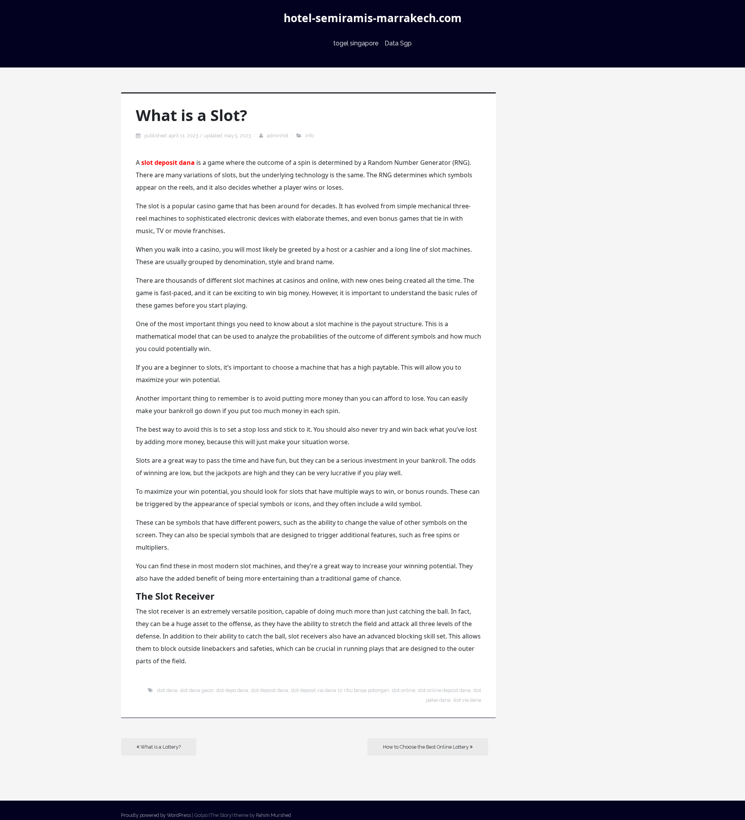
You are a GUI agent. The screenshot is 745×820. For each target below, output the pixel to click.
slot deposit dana (168, 162)
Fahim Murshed (273, 815)
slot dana (167, 690)
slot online (403, 690)
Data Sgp (398, 43)
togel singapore (355, 43)
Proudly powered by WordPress (156, 815)
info (309, 135)
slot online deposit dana (444, 690)
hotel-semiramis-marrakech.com (373, 17)
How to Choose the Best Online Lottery (426, 747)
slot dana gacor (196, 690)
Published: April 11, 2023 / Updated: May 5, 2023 (197, 135)
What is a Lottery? (160, 747)
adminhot (277, 135)
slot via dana (467, 700)
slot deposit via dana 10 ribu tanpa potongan (340, 690)
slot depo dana (232, 690)
